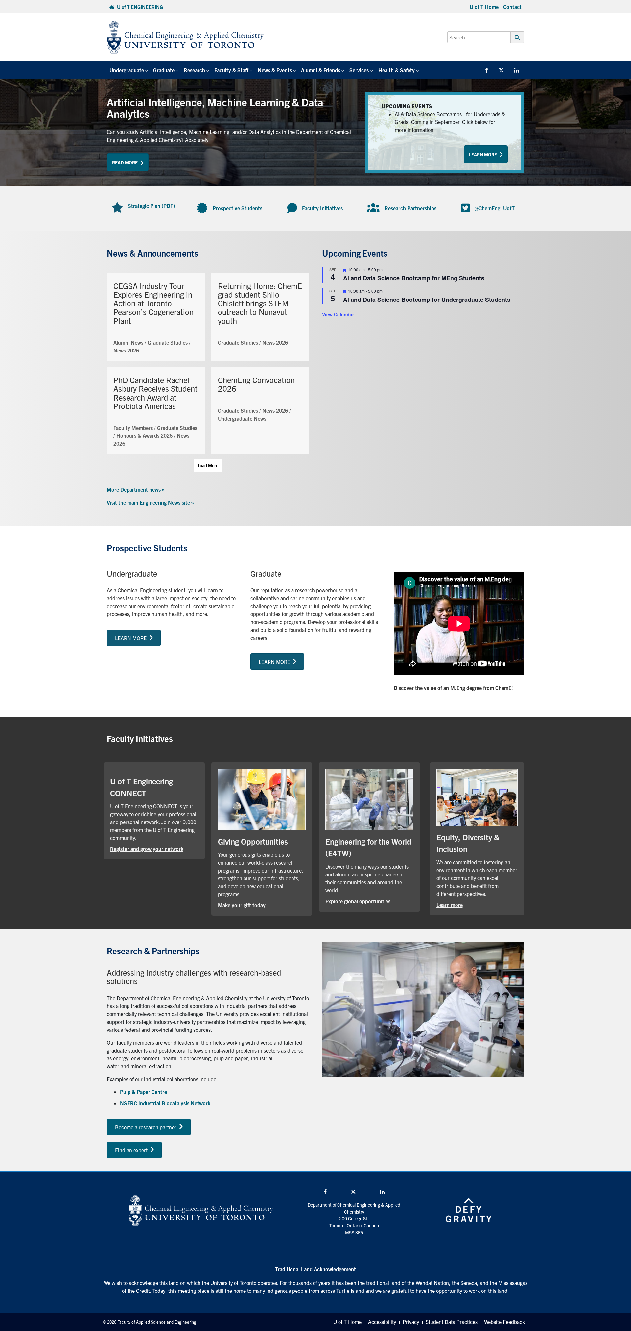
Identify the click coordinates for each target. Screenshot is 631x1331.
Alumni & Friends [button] (320, 70)
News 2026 (126, 350)
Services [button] (359, 70)
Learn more (470, 904)
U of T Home (484, 6)
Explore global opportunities (369, 901)
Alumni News (128, 342)
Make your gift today (262, 904)
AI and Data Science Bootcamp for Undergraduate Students (426, 299)
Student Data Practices (452, 1321)
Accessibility (382, 1321)
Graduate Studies (168, 342)
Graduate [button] (164, 70)
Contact (512, 6)
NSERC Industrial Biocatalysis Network (165, 1103)
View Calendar (338, 314)
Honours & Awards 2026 (144, 435)
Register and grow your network (154, 848)
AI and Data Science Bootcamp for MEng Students (413, 278)
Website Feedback (504, 1321)
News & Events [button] (275, 70)
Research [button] (194, 70)
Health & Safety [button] (396, 70)
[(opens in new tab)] (262, 799)
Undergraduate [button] (126, 70)
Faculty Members (133, 427)
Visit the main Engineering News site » (150, 502)
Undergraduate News (242, 418)
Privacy (411, 1321)
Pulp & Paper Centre (143, 1091)
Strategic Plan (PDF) (151, 205)
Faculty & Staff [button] (231, 70)
